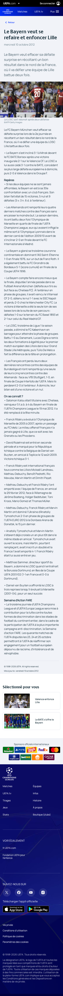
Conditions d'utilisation (15, 930)
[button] (54, 11)
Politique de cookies (13, 936)
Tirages (7, 800)
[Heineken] (8, 750)
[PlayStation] (19, 750)
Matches (7, 786)
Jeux (5, 807)
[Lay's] (31, 750)
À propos (37, 807)
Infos (35, 793)
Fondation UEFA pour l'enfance (14, 856)
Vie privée (8, 924)
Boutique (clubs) (42, 814)
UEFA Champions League (8, 11)
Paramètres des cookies (15, 941)
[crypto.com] (14, 757)
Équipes (37, 786)
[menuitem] (23, 11)
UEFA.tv (7, 793)
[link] (22, 11)
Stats (6, 814)
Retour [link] (11, 22)
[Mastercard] (54, 750)
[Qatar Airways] (49, 757)
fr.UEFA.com (9, 847)
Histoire (37, 800)
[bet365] (25, 757)
